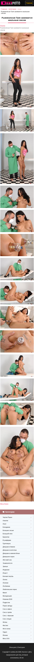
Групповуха (7, 543)
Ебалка (2, 25)
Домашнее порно (8, 556)
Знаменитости (7, 563)
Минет (5, 592)
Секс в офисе (7, 609)
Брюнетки (6, 537)
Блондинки (6, 527)
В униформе (7, 540)
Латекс (5, 579)
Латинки (5, 583)
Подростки (6, 602)
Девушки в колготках (10, 550)
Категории (12, 9)
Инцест (5, 573)
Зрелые (5, 566)
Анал (4, 524)
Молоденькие (7, 596)
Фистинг (5, 625)
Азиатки (5, 520)
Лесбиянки (6, 586)
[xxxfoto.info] (11, 3)
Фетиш (5, 622)
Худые (5, 632)
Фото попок (6, 629)
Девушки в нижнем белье (11, 553)
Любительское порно (10, 589)
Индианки (6, 570)
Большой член (7, 533)
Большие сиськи (8, 530)
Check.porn (21, 647)
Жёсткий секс (7, 560)
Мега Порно (4, 504)
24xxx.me (29, 9)
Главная (29, 3)
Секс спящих (7, 619)
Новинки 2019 (7, 599)
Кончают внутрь (8, 576)
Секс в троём (7, 612)
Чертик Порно (7, 517)
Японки (5, 635)
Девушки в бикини (9, 547)
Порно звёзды (7, 606)
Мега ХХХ (6, 638)
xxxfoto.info (14, 652)
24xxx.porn (12, 647)
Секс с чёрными (8, 615)
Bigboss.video (20, 9)
